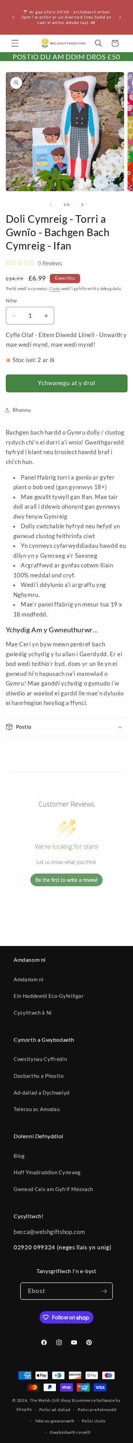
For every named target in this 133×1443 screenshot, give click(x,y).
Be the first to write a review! (66, 880)
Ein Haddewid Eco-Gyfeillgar (49, 996)
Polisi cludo (93, 1420)
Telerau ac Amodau (37, 1109)
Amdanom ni (29, 979)
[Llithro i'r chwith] (50, 204)
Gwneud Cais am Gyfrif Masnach (53, 1189)
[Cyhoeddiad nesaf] (120, 17)
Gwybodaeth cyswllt (70, 1432)
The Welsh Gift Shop (50, 1400)
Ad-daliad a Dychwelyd (42, 1092)
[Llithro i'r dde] (82, 204)
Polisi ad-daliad (54, 1409)
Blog (19, 1156)
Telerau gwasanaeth (55, 1420)
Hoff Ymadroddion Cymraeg (47, 1172)
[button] (15, 43)
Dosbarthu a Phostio (39, 1076)
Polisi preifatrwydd (97, 1409)
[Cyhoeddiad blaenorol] (13, 17)
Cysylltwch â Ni (33, 1012)
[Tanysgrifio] (104, 1291)
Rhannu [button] (22, 410)
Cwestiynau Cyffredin (40, 1059)
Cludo (54, 288)
